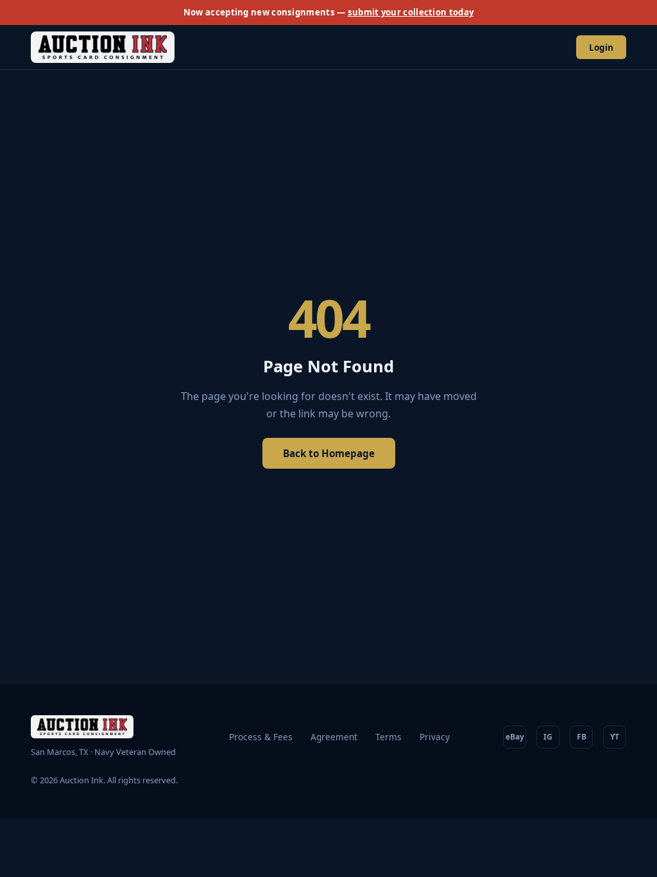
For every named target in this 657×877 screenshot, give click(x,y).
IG (547, 736)
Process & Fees (261, 737)
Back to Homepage (329, 453)
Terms (388, 737)
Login (601, 47)
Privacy (435, 737)
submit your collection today (411, 12)
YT (614, 736)
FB (581, 736)
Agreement (334, 737)
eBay (515, 736)
